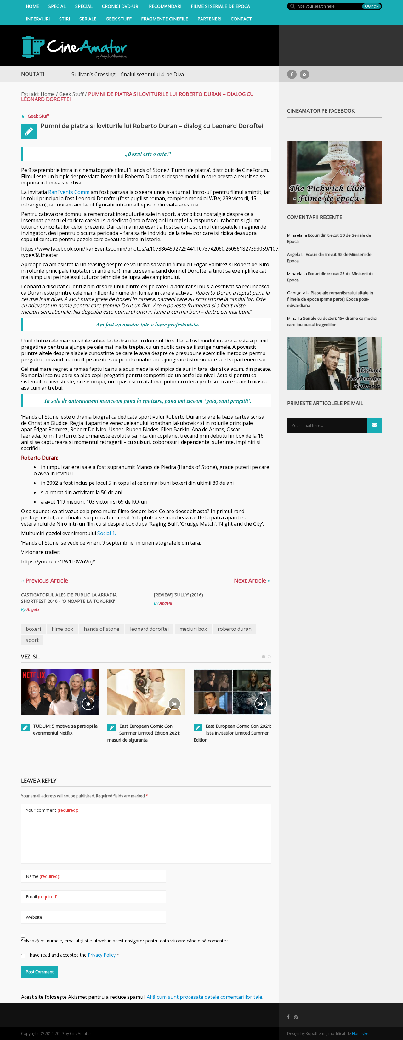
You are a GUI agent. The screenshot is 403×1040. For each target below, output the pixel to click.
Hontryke (360, 1033)
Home (32, 6)
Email (42, 897)
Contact (241, 19)
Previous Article (44, 580)
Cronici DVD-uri (120, 6)
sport (32, 639)
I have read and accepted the (73, 955)
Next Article (252, 580)
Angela (32, 610)
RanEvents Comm (68, 192)
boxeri (33, 628)
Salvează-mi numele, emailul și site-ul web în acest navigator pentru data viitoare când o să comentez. (125, 941)
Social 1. (106, 533)
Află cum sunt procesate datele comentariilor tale (204, 996)
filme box (62, 628)
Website (34, 917)
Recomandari (165, 6)
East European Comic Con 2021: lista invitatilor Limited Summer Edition (232, 733)
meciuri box (193, 628)
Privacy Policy (102, 955)
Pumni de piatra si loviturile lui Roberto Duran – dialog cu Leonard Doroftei (152, 126)
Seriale (87, 19)
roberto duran (235, 628)
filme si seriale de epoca (220, 6)
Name (43, 876)
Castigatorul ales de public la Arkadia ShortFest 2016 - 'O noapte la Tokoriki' (69, 598)
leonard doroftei (149, 628)
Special (57, 6)
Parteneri (209, 19)
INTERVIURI (38, 19)
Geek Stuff (119, 19)
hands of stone (101, 628)
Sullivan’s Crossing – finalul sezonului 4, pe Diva (109, 74)
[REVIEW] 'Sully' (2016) (178, 595)
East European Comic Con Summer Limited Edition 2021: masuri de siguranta (143, 733)
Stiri (64, 19)
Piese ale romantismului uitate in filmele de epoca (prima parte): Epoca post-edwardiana (330, 299)
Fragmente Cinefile (164, 19)
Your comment (52, 810)
